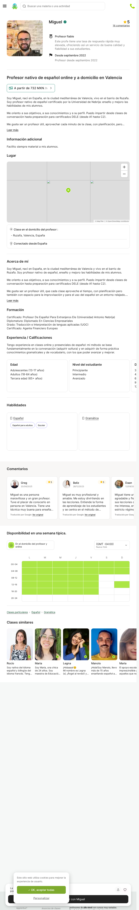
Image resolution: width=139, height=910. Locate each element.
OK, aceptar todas (42, 890)
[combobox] (62, 6)
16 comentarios (121, 25)
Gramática (92, 418)
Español (18, 418)
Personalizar (41, 898)
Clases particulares (17, 612)
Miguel (55, 22)
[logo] (15, 6)
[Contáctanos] (132, 6)
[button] (125, 889)
